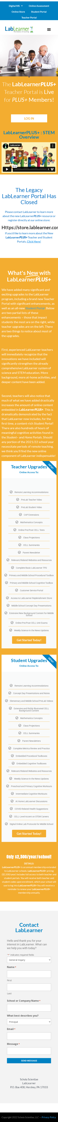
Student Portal (39, 11)
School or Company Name (23, 1000)
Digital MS (14, 5)
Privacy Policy (49, 1117)
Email (11, 1029)
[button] (49, 29)
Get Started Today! (29, 640)
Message (13, 1044)
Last (9, 993)
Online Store (18, 11)
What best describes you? (23, 1015)
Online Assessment (39, 5)
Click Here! (34, 241)
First (9, 980)
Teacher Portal (29, 17)
